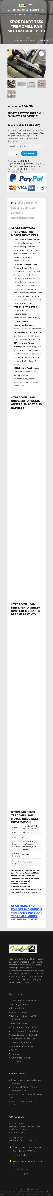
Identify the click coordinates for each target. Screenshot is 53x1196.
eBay (25, 379)
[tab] (14, 203)
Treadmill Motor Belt (23, 169)
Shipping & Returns (20, 1004)
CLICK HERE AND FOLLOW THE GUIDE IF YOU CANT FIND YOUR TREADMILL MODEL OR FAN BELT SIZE (26, 912)
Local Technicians (22, 218)
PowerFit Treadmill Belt (22, 1042)
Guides (15, 208)
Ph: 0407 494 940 (20, 1169)
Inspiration (16, 1061)
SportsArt (17, 164)
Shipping (31, 203)
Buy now (30, 153)
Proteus (15, 1054)
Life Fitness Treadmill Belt (23, 1039)
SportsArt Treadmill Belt (22, 1046)
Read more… (12, 141)
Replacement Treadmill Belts (25, 1000)
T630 (41, 164)
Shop (28, 38)
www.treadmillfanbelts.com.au (39, 1194)
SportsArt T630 (30, 164)
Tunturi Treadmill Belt (21, 1058)
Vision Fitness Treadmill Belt (24, 1035)
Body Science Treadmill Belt (24, 1027)
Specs (21, 203)
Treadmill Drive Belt (17, 166)
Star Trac (15, 1050)
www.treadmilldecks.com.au (12, 1192)
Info (14, 203)
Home (17, 38)
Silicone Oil (28, 208)
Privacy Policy (17, 1008)
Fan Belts (17, 213)
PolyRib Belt (23, 161)
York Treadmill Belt (20, 1023)
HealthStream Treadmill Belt (24, 1031)
